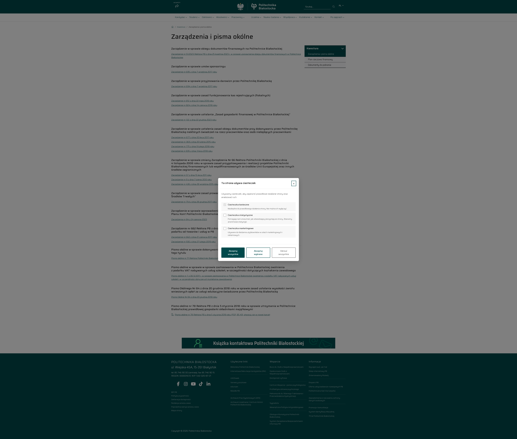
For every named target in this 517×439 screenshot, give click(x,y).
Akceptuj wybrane (258, 252)
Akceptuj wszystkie (233, 252)
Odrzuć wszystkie (283, 252)
